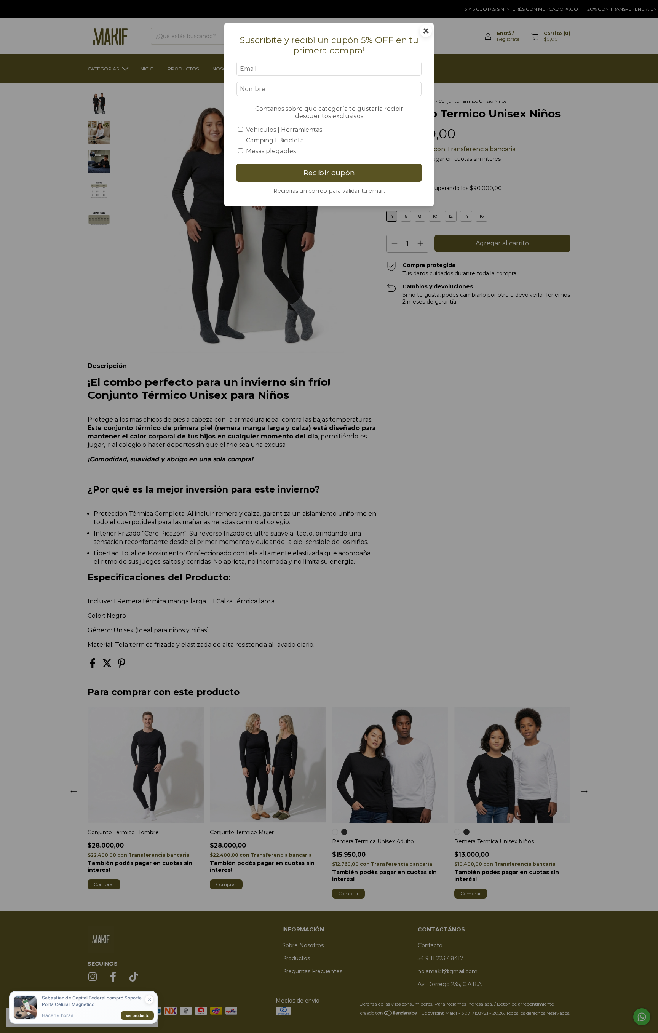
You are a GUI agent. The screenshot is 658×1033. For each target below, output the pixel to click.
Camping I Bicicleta (275, 140)
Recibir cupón (329, 172)
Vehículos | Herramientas (284, 129)
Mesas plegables (271, 151)
